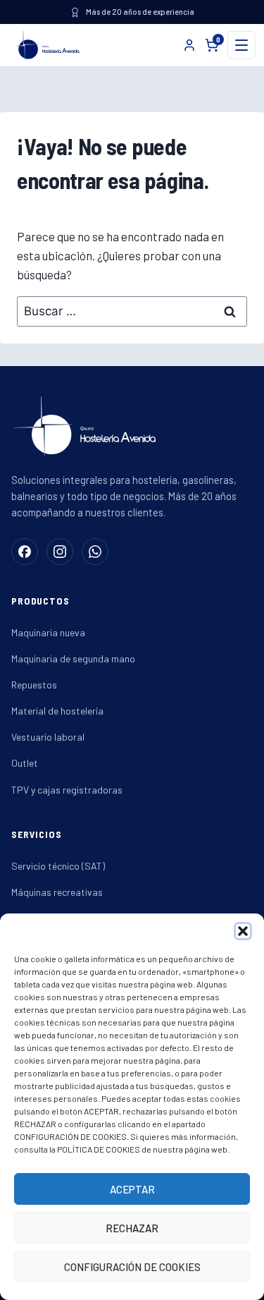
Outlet (24, 763)
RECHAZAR (132, 1228)
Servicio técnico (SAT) (58, 866)
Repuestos (34, 685)
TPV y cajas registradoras (66, 790)
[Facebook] (24, 551)
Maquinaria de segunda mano (73, 658)
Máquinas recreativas (57, 892)
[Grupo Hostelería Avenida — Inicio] (44, 45)
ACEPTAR (132, 1189)
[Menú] (241, 45)
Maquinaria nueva (48, 632)
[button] (243, 931)
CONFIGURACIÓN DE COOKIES (132, 1266)
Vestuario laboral (47, 737)
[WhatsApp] (95, 551)
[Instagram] (59, 551)
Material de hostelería (57, 711)
